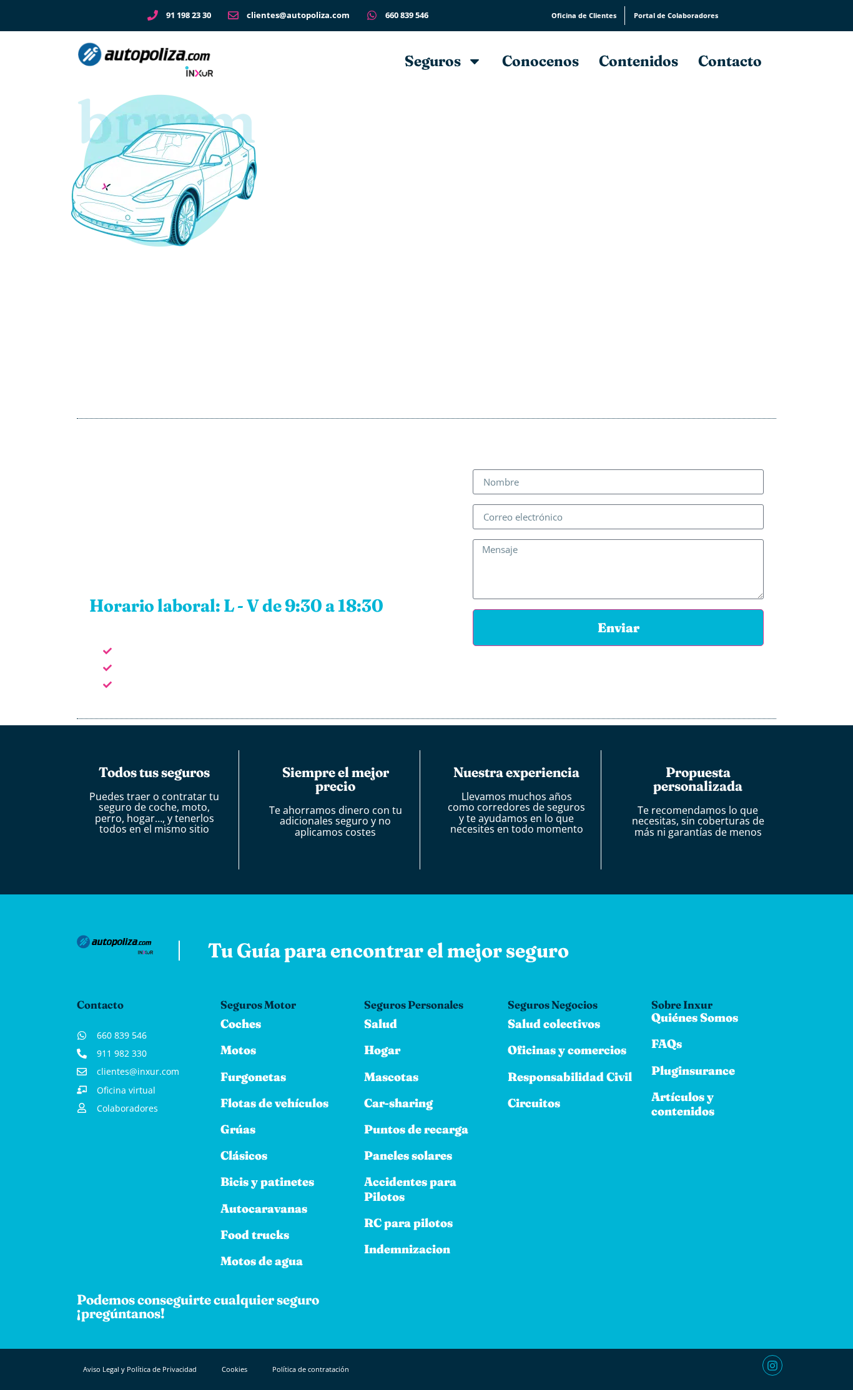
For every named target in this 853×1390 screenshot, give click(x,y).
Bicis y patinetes (267, 1181)
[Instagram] (772, 1365)
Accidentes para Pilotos (410, 1188)
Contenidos (638, 61)
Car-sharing (398, 1102)
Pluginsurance (693, 1070)
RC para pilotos (408, 1222)
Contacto (730, 61)
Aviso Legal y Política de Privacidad (140, 1369)
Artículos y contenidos (682, 1103)
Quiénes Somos (694, 1017)
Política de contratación (310, 1369)
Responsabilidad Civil (570, 1076)
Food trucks (254, 1234)
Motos (238, 1049)
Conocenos (540, 61)
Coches (240, 1023)
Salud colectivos (554, 1023)
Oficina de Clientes (583, 15)
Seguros (433, 61)
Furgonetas (253, 1076)
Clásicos (243, 1155)
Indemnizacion (407, 1248)
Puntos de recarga (416, 1129)
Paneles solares (408, 1155)
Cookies (234, 1369)
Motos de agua (261, 1260)
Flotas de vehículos (274, 1102)
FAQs (666, 1043)
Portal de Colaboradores (676, 15)
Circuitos (534, 1102)
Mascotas (391, 1076)
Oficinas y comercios (567, 1049)
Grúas (237, 1129)
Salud (380, 1023)
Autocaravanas (263, 1208)
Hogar (382, 1049)
